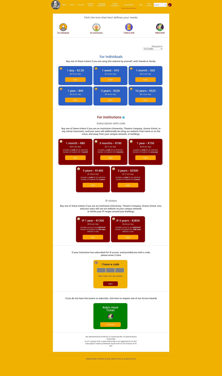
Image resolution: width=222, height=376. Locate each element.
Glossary (81, 5)
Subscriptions (129, 5)
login (75, 79)
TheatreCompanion (114, 5)
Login (140, 5)
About (64, 5)
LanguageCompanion (101, 5)
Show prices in (157, 46)
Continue (110, 324)
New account (149, 5)
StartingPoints (90, 5)
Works (72, 5)
